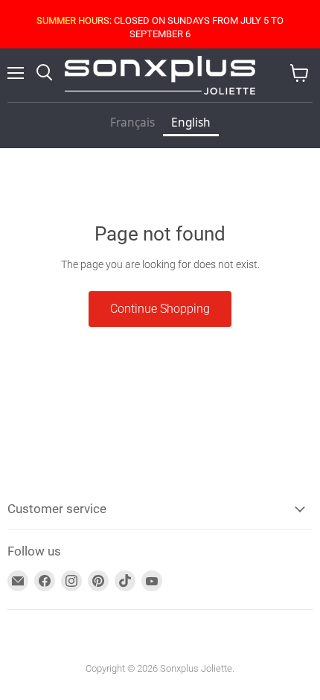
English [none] (191, 122)
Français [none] (132, 122)
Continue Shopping (160, 309)
